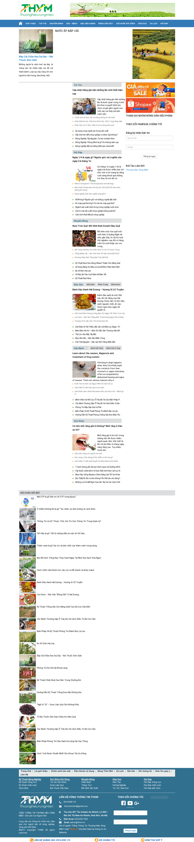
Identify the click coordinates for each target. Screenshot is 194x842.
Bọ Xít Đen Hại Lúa (83, 271)
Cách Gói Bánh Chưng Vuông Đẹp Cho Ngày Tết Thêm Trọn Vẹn (100, 313)
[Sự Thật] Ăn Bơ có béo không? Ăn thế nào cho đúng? (97, 478)
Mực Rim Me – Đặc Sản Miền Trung (90, 338)
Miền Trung (103, 284)
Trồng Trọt (86, 785)
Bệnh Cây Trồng (113, 348)
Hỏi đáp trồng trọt (152, 782)
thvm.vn (74, 829)
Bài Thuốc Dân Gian (59, 788)
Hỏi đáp (164, 23)
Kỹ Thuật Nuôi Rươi (83, 278)
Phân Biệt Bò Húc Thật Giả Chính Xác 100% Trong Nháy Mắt (98, 121)
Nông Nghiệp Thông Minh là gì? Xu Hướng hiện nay (96, 142)
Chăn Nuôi (86, 782)
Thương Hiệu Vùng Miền (137, 170)
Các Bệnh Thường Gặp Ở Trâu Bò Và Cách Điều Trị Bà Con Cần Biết (103, 403)
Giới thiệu (31, 23)
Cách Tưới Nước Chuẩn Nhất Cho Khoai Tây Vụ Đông (61, 753)
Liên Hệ (24, 774)
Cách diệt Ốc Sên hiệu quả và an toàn (89, 387)
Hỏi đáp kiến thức (152, 788)
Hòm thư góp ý (162, 771)
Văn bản (131, 771)
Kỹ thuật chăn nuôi (27, 785)
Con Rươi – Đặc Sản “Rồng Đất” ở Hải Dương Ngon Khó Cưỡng (99, 317)
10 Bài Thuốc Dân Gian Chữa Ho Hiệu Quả (56, 717)
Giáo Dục (142, 23)
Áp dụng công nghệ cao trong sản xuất (91, 131)
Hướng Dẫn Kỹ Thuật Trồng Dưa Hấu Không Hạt (59, 692)
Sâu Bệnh (79, 348)
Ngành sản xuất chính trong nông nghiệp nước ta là (96, 207)
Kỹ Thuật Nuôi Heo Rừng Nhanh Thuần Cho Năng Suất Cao (99, 263)
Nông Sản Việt (105, 23)
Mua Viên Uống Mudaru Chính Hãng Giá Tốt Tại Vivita (97, 474)
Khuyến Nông (56, 23)
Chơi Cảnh (23, 788)
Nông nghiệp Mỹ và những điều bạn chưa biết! (94, 146)
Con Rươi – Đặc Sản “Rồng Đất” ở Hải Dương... (58, 594)
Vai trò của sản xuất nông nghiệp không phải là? (95, 211)
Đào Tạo (117, 782)
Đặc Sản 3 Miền (87, 23)
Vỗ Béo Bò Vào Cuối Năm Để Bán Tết (90, 274)
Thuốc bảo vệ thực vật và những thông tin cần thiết (95, 117)
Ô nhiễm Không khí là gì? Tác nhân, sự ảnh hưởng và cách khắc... (67, 509)
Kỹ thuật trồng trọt (28, 782)
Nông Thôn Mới (105, 771)
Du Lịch (153, 23)
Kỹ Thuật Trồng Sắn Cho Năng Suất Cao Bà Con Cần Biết (63, 607)
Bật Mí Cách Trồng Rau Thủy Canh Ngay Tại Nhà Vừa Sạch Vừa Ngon (69, 558)
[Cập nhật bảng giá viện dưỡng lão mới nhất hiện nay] (84, 106)
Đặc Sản (78, 284)
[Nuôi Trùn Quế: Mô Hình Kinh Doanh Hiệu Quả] (84, 238)
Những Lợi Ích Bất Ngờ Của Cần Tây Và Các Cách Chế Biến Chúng (102, 482)
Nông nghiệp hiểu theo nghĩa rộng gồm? (90, 194)
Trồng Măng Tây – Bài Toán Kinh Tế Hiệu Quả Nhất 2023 (97, 253)
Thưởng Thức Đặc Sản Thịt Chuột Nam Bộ (91, 321)
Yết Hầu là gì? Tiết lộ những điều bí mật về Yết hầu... (61, 533)
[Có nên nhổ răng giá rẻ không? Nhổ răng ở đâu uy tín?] (84, 442)
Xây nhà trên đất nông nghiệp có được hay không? (96, 135)
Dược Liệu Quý (57, 785)
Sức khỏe (79, 421)
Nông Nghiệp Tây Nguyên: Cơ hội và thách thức (95, 138)
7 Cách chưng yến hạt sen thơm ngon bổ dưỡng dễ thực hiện (100, 467)
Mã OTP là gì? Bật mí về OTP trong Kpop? (56, 497)
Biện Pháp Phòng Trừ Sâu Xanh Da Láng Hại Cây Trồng (62, 741)
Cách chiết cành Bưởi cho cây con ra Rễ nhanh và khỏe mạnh (65, 570)
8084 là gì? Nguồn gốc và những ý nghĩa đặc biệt (95, 199)
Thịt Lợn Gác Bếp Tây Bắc (85, 334)
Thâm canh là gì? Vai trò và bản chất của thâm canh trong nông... (67, 546)
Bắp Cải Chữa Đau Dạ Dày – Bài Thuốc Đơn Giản (36, 58)
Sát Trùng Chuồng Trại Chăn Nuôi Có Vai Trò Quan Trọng (97, 250)
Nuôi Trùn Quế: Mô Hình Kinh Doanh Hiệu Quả (96, 226)
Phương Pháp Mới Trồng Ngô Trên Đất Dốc (91, 257)
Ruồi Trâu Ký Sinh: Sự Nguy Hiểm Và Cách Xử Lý (94, 384)
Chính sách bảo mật (61, 771)
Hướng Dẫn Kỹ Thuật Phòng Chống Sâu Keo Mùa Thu (97, 415)
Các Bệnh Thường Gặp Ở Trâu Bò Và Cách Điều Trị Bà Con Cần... (67, 619)
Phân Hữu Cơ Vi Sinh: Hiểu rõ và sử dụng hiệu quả (94, 125)
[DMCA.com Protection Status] (159, 797)
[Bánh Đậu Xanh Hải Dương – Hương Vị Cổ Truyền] (84, 302)
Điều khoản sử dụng (84, 771)
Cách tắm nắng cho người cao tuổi (88, 453)
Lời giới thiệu (41, 771)
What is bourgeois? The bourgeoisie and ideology (94, 183)
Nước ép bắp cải (67, 31)
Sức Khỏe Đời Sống (60, 779)
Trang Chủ (26, 771)
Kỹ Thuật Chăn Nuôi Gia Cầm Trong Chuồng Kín (59, 680)
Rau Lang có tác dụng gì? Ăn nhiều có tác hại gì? (94, 457)
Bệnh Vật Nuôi (97, 348)
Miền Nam (115, 284)
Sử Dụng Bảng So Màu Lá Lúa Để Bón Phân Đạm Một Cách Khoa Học (104, 267)
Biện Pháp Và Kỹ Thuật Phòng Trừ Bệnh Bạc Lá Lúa (96, 411)
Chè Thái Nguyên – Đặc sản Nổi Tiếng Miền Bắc (95, 342)
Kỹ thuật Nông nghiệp (30, 779)
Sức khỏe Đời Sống (125, 23)
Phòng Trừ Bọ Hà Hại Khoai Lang (52, 668)
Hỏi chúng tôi (145, 771)
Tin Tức (43, 23)
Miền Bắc (91, 284)
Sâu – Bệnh (71, 23)
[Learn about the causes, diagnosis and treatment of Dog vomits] (84, 369)
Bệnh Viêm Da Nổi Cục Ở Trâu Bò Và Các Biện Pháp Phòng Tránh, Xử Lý (105, 400)
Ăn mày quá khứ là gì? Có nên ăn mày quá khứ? (94, 203)
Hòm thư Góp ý (153, 840)
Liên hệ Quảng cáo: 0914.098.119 (51, 840)
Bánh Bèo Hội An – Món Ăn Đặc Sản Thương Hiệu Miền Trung (101, 330)
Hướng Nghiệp (119, 785)
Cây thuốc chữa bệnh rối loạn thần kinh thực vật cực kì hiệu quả (101, 471)
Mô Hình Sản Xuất (89, 788)
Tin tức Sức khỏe (58, 782)
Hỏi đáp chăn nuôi (152, 785)
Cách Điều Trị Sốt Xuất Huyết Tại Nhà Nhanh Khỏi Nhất (96, 461)
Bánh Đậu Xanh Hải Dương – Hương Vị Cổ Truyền (98, 289)
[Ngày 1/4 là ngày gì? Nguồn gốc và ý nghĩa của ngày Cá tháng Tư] (84, 173)
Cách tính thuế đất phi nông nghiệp (89, 214)
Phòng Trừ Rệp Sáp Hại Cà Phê (88, 407)
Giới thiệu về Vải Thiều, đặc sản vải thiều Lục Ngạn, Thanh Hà (100, 327)
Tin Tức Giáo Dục (121, 788)
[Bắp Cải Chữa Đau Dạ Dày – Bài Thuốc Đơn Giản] (36, 41)
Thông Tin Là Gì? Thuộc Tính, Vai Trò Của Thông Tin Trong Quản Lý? (69, 521)
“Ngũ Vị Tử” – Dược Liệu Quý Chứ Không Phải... (58, 704)
